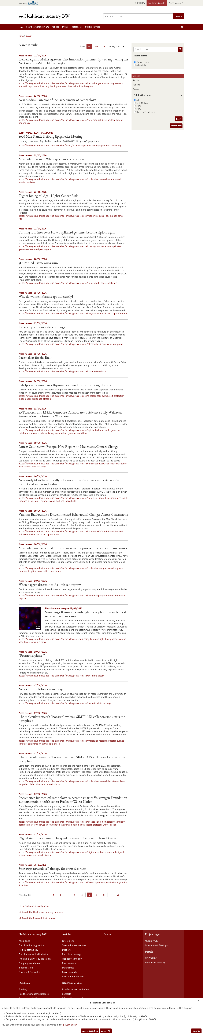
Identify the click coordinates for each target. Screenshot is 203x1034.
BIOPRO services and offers (75, 989)
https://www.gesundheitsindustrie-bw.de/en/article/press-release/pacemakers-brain (62, 371)
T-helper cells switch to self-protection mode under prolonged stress (65, 385)
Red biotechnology (71, 954)
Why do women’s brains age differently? (46, 297)
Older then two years (145, 112)
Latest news (68, 940)
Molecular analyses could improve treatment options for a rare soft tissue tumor (73, 548)
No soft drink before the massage (41, 689)
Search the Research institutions (38, 918)
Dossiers (66, 949)
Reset (178, 118)
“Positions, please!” (32, 656)
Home (21, 36)
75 (104, 47)
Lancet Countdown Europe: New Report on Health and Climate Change (68, 447)
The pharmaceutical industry (33, 954)
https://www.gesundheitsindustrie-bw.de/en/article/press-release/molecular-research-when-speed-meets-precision (70, 181)
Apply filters (176, 125)
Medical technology (28, 949)
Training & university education (35, 958)
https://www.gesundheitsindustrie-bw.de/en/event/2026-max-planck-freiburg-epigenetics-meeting (70, 145)
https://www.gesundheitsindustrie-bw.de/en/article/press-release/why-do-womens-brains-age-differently (73, 313)
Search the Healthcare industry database (42, 912)
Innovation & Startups (156, 945)
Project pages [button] (175, 3)
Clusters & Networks (29, 972)
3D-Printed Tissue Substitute (39, 263)
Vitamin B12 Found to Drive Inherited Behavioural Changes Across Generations (73, 515)
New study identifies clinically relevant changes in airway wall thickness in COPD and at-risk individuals (69, 482)
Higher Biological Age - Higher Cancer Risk (48, 196)
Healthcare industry (157, 3)
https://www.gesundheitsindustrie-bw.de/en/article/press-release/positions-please (61, 675)
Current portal (142, 62)
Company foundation (29, 963)
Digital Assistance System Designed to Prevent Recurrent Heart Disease (67, 838)
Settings (196, 1031)
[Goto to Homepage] (46, 16)
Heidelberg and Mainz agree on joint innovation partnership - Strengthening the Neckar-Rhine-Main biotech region (73, 61)
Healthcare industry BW (37, 26)
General (136, 75)
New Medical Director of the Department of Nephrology (57, 100)
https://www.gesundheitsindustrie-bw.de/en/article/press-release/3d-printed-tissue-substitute (68, 282)
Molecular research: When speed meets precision (51, 159)
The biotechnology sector (31, 945)
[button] (180, 95)
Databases (76, 26)
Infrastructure (26, 967)
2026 (138, 106)
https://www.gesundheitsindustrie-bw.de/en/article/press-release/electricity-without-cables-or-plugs (71, 343)
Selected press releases (74, 945)
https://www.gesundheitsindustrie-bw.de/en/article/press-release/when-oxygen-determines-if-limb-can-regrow (72, 597)
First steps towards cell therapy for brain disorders (52, 869)
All (137, 100)
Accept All (105, 1031)
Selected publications (73, 976)
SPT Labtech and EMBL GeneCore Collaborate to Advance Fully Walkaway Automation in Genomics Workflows (70, 414)
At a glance (24, 940)
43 (118, 895)
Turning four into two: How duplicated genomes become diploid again (67, 233)
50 (97, 47)
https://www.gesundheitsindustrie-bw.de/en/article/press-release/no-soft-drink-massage (65, 703)
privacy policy (70, 1024)
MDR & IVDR (151, 940)
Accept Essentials (90, 1031)
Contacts (66, 993)
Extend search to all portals (35, 905)
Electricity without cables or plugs (42, 327)
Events (65, 26)
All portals (141, 65)
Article (136, 80)
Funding (136, 84)
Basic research (69, 972)
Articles (55, 26)
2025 (138, 109)
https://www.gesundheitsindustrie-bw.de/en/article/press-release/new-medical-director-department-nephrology (71, 121)
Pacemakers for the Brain (35, 358)
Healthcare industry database (34, 993)
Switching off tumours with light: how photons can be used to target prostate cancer (85, 614)
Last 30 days (142, 103)
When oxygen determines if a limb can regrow (50, 585)
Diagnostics (68, 967)
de (182, 26)
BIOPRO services (92, 26)
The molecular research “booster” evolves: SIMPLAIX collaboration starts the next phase (72, 719)
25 (90, 47)
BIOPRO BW (140, 3)
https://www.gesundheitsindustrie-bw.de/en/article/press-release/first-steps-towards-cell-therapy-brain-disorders (73, 884)
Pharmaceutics (69, 963)
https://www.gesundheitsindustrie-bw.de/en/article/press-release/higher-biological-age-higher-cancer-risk (72, 217)
